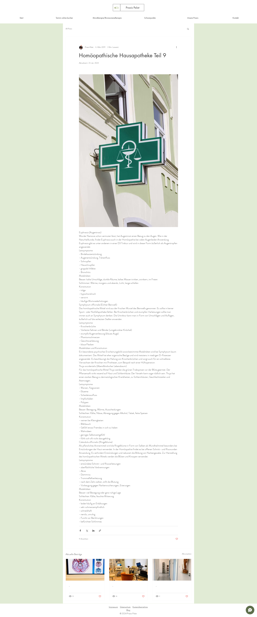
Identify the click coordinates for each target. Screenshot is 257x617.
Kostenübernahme (140, 606)
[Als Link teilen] (100, 530)
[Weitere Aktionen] (176, 47)
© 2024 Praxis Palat (128, 613)
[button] (188, 29)
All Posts (69, 28)
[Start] (116, 7)
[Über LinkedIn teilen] (93, 530)
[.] (85, 570)
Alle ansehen (186, 553)
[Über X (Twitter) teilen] (87, 530)
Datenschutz (125, 606)
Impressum (113, 606)
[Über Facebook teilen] (80, 530)
